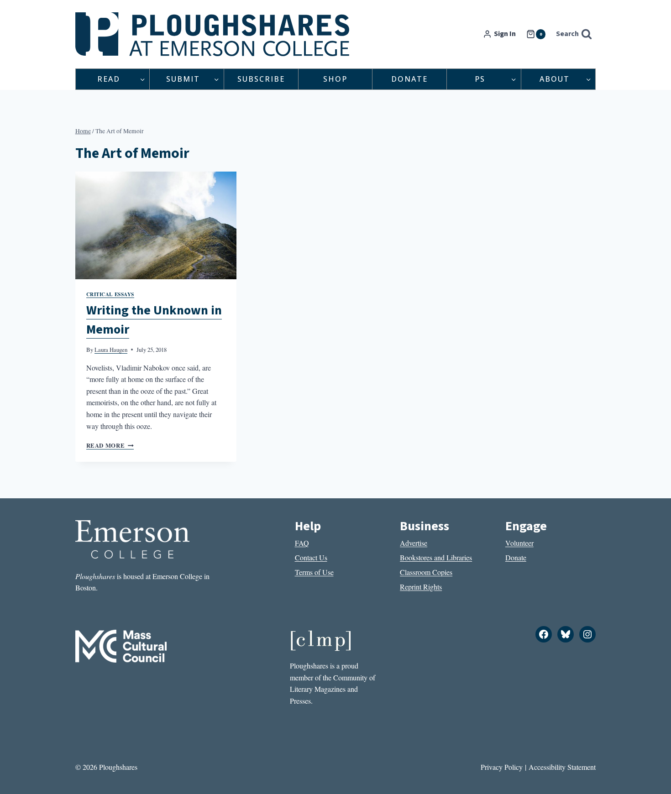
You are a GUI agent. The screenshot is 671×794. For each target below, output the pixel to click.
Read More (110, 445)
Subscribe (261, 79)
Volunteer (519, 543)
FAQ (302, 543)
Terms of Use (314, 572)
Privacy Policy (502, 767)
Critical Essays (110, 294)
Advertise (413, 543)
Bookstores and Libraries (436, 557)
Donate (409, 79)
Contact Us (311, 557)
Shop (335, 79)
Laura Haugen (110, 349)
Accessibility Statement (562, 767)
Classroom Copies (426, 572)
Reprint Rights (421, 586)
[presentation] (156, 225)
